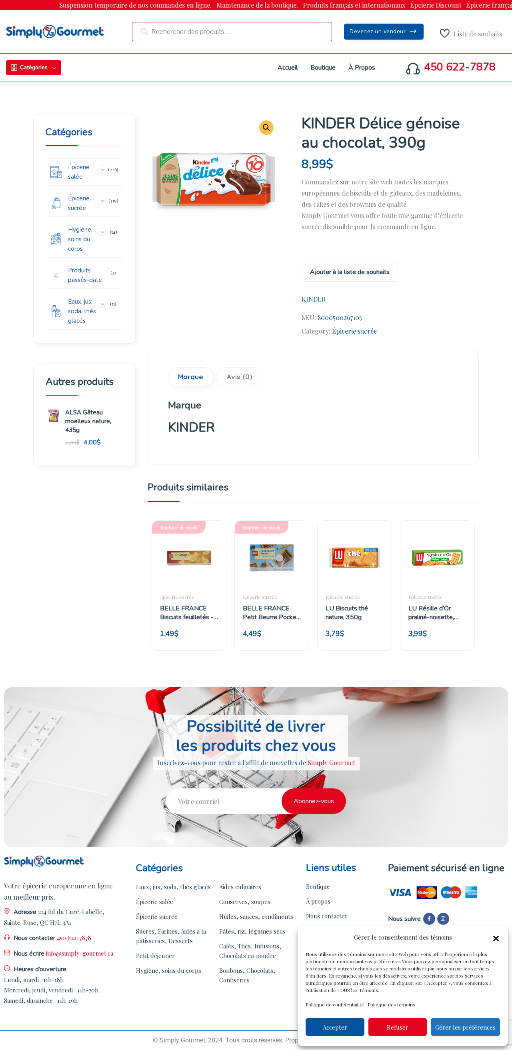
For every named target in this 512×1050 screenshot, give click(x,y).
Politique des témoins (391, 1004)
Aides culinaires (240, 887)
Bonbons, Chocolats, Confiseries (247, 975)
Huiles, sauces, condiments (256, 916)
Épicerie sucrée (354, 331)
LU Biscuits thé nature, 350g (347, 613)
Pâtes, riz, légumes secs (252, 931)
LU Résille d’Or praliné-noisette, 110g (431, 613)
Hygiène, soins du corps (168, 970)
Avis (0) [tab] (239, 376)
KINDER (314, 299)
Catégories (34, 67)
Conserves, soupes (244, 902)
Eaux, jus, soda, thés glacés (173, 887)
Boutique (318, 886)
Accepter (335, 1027)
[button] (496, 937)
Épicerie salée (154, 902)
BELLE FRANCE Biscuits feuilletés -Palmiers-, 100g (187, 613)
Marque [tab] (190, 376)
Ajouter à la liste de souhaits (350, 272)
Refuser (397, 1027)
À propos (318, 901)
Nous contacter (327, 916)
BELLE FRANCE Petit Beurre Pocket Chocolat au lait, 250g (271, 613)
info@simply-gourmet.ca (79, 953)
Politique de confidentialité (335, 1004)
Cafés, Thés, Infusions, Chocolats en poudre (250, 951)
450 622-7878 (460, 67)
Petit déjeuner (155, 956)
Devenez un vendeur (379, 31)
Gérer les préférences (465, 1027)
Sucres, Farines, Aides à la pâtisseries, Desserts (171, 936)
